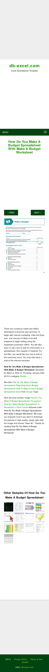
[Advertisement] (24, 30)
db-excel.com (24, 65)
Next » (37, 212)
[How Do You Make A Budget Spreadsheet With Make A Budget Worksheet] (24, 245)
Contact (25, 662)
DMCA (8, 659)
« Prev (11, 212)
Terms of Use (36, 659)
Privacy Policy (20, 659)
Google (23, 376)
